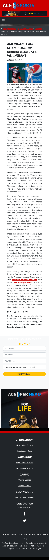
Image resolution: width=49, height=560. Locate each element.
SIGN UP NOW (23, 374)
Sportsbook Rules (24, 451)
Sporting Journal (25, 29)
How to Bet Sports (24, 445)
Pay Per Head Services (24, 497)
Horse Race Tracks (24, 468)
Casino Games (24, 480)
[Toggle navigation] (3, 20)
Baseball (38, 29)
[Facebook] (24, 514)
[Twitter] (24, 520)
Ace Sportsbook (10, 534)
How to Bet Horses (24, 462)
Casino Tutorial (24, 485)
